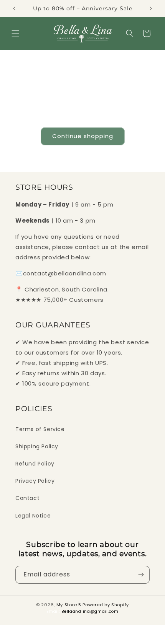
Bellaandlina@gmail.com (89, 611)
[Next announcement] (150, 8)
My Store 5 (68, 605)
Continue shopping (82, 136)
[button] (15, 33)
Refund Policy (34, 463)
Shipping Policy (36, 446)
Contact (27, 498)
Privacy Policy (34, 481)
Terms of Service (40, 429)
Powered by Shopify (105, 605)
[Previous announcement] (14, 8)
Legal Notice (33, 515)
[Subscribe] (140, 575)
